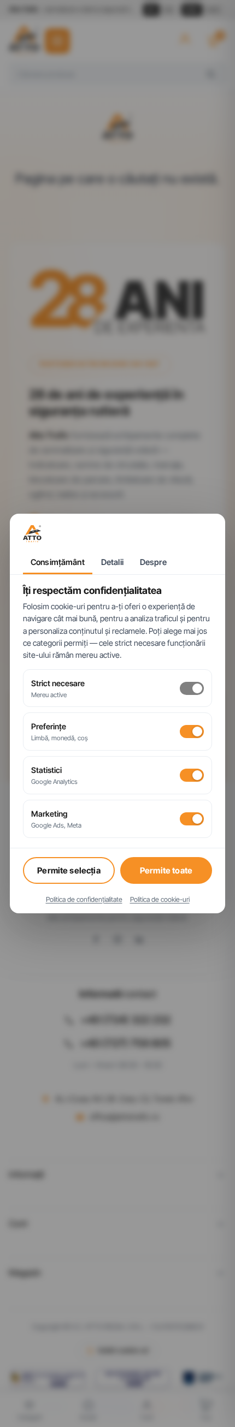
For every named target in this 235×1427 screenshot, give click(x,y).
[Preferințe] (192, 731)
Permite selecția (68, 870)
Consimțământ (58, 562)
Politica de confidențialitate (84, 899)
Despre (153, 562)
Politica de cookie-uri (160, 899)
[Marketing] (192, 818)
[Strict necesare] (192, 688)
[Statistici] (192, 775)
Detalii (112, 562)
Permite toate (166, 870)
